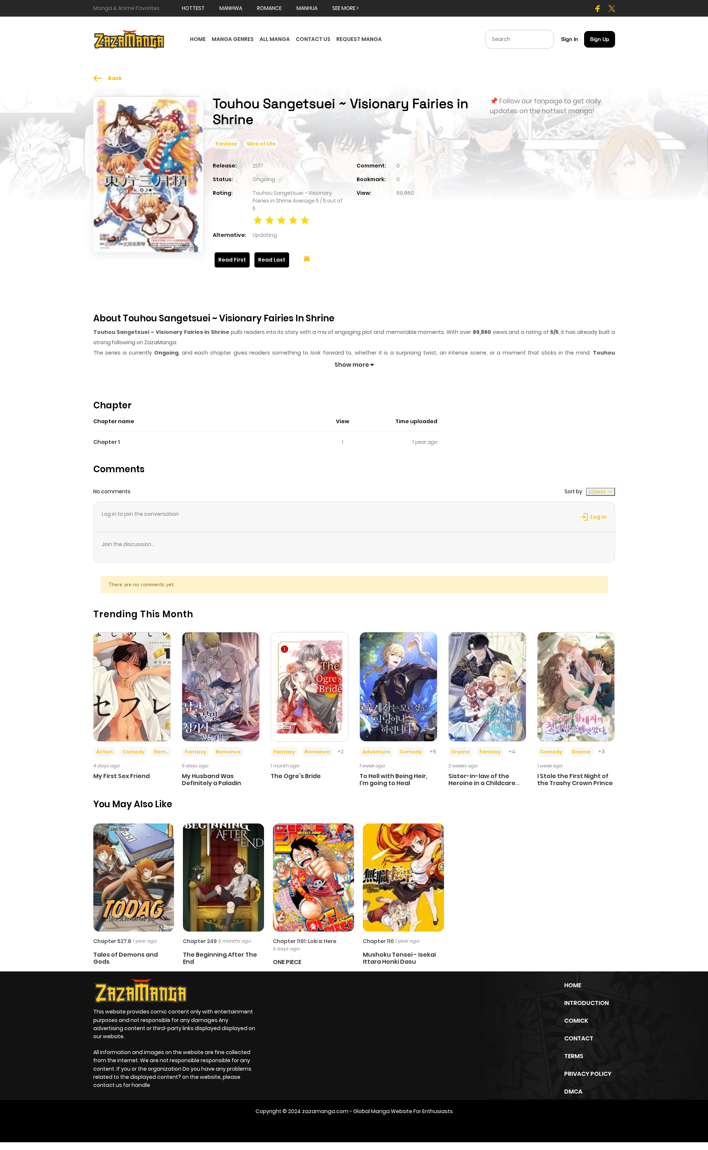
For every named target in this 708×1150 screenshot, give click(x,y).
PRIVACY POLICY (587, 1074)
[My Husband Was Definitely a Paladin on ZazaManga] (220, 686)
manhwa (230, 8)
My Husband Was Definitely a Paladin (211, 779)
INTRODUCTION (586, 1003)
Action (104, 751)
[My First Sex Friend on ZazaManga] (132, 686)
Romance (166, 751)
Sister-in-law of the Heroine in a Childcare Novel (482, 783)
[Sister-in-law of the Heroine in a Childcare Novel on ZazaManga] (487, 686)
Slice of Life (261, 143)
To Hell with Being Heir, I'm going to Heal (393, 779)
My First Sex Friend (121, 776)
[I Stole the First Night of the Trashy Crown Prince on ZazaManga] (576, 686)
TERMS (573, 1056)
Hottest (193, 8)
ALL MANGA (275, 39)
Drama (460, 751)
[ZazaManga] (129, 38)
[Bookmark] (306, 259)
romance (269, 8)
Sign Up (599, 39)
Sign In (569, 39)
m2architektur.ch (396, 1126)
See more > (345, 8)
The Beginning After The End (220, 958)
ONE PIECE (287, 962)
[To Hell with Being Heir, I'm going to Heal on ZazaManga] (398, 686)
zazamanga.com (325, 1111)
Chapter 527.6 (112, 941)
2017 (258, 165)
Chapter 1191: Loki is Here (304, 941)
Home (572, 985)
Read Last (271, 259)
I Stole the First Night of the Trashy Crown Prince (575, 779)
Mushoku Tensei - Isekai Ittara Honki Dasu (399, 958)
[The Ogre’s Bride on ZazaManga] (309, 686)
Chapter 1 (106, 442)
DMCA (573, 1091)
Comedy (133, 751)
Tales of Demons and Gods (125, 958)
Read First (232, 259)
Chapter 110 (378, 941)
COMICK (576, 1020)
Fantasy (226, 143)
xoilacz (332, 1126)
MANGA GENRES (233, 39)
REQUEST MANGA (359, 39)
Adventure (376, 751)
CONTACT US (313, 39)
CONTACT (578, 1038)
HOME (198, 39)
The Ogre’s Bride (296, 776)
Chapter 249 (200, 941)
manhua (306, 8)
